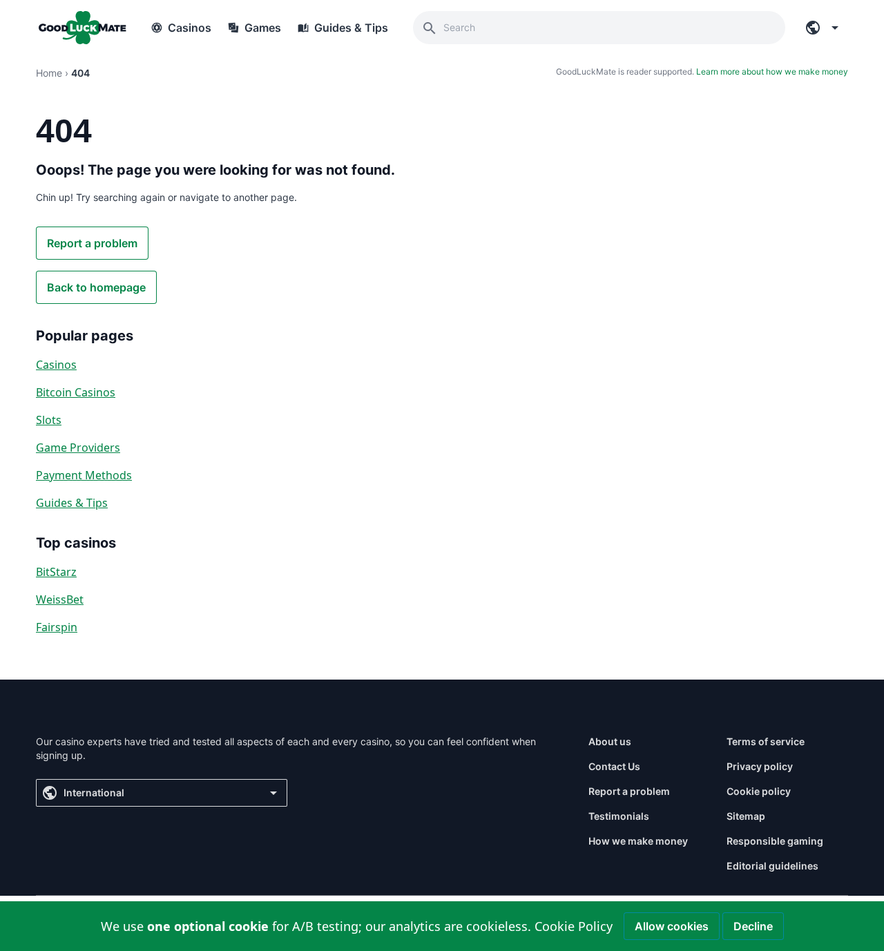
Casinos (56, 364)
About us (609, 741)
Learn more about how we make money (772, 71)
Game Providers (78, 447)
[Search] (429, 28)
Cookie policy (759, 791)
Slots (48, 420)
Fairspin (56, 627)
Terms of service (766, 741)
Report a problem (92, 243)
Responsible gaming (775, 841)
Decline (753, 926)
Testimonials (618, 816)
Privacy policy (760, 766)
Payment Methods (84, 475)
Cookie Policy (574, 926)
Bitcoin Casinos (75, 392)
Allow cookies (672, 926)
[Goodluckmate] (82, 27)
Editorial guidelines (772, 866)
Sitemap (746, 816)
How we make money (638, 841)
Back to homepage (96, 287)
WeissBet (60, 599)
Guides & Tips (72, 502)
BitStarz (56, 571)
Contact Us (614, 766)
